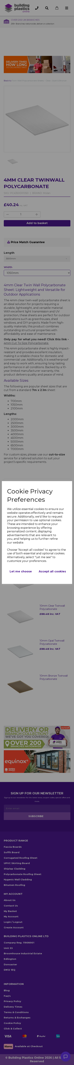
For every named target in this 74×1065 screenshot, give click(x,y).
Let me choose (21, 571)
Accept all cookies (52, 571)
